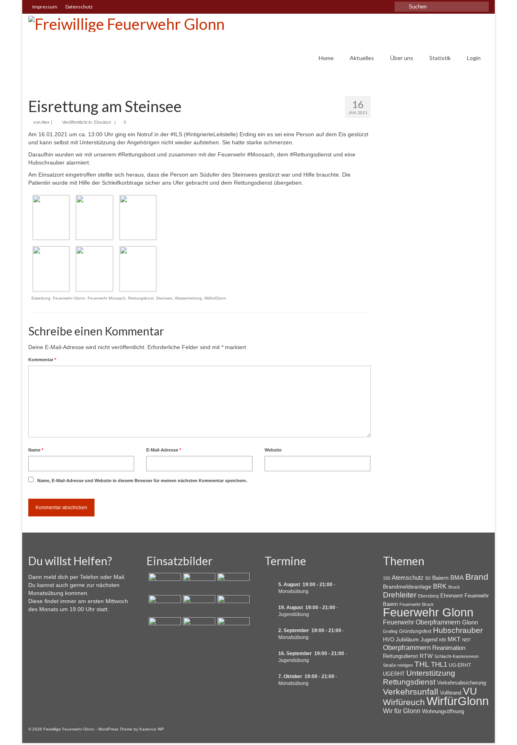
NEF (466, 639)
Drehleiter (399, 595)
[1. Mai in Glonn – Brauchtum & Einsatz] (198, 627)
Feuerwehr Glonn (69, 298)
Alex (45, 122)
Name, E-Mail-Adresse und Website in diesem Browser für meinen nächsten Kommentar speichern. (142, 480)
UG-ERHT (460, 665)
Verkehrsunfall (410, 692)
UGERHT (394, 674)
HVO (388, 640)
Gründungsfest (415, 631)
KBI (442, 639)
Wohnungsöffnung (443, 711)
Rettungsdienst (400, 656)
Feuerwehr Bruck (416, 604)
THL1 (439, 664)
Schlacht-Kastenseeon (456, 656)
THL (421, 664)
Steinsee (164, 298)
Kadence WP (151, 729)
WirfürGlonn (215, 298)
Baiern (440, 577)
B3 (428, 578)
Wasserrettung (188, 298)
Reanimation (448, 648)
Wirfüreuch (404, 702)
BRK (440, 586)
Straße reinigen (398, 665)
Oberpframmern (407, 647)
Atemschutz (408, 577)
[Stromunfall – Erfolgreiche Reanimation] (232, 605)
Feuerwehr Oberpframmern (421, 622)
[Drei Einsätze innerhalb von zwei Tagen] (164, 605)
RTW (426, 656)
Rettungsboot (140, 298)
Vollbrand (450, 693)
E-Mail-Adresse (163, 449)
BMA (457, 577)
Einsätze (102, 122)
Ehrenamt (451, 596)
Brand (476, 576)
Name (35, 449)
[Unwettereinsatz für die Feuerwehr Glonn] (164, 627)
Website (273, 449)
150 (386, 578)
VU (470, 691)
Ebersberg (428, 595)
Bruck (454, 587)
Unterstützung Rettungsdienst (419, 677)
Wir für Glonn (401, 711)
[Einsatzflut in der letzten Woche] (232, 627)
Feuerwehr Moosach (107, 298)
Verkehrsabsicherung (461, 683)
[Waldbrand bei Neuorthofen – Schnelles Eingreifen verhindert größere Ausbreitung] (164, 583)
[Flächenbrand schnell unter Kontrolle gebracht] (232, 583)
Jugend (428, 640)
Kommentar (42, 359)
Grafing (390, 631)
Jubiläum (407, 639)
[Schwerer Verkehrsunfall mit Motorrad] (198, 583)
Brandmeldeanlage (407, 586)
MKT (454, 639)
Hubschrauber (458, 630)
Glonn (470, 622)
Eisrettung (41, 298)
